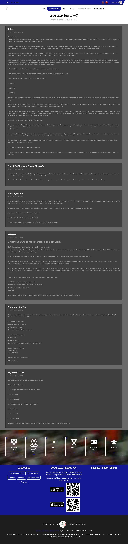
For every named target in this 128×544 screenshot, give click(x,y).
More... (72, 8)
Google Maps (33, 473)
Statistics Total (33, 478)
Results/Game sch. (99, 8)
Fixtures (12, 478)
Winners (21, 478)
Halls (64, 8)
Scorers (24, 482)
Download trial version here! (47, 531)
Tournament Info (54, 8)
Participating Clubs (84, 8)
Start (44, 8)
